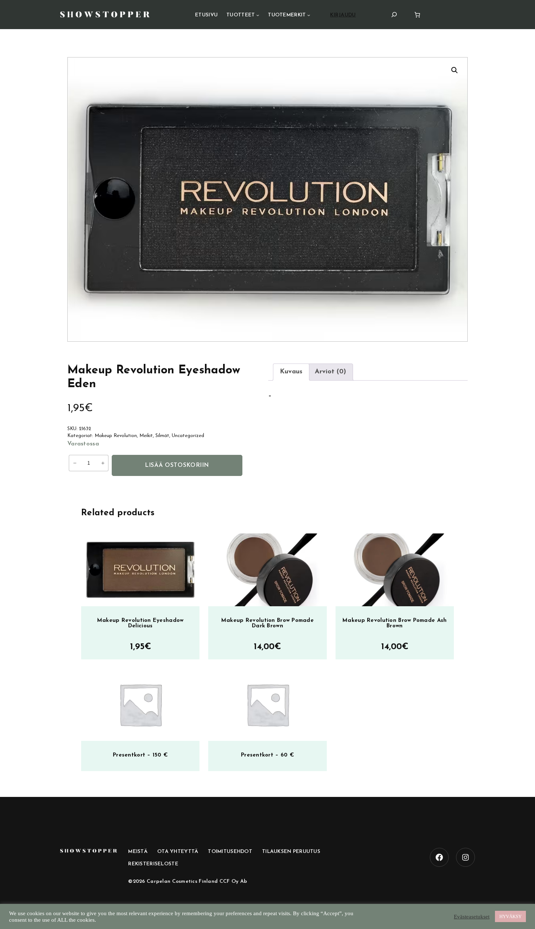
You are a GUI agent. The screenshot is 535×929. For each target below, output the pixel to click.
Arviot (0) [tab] (330, 372)
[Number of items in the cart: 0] (417, 15)
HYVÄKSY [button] (510, 916)
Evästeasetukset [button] (472, 917)
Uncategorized (188, 435)
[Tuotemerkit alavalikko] (308, 14)
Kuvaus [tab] (291, 372)
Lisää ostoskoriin (177, 465)
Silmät (162, 435)
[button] (454, 70)
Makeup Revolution (116, 435)
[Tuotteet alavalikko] (257, 14)
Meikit (146, 435)
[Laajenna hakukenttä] (394, 14)
